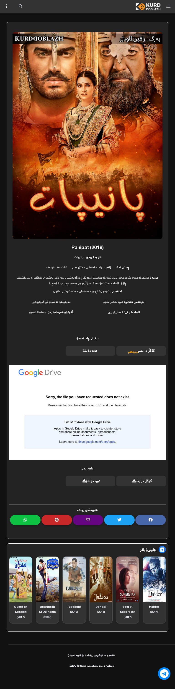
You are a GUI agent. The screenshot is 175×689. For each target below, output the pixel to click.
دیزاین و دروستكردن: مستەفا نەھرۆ (91, 666)
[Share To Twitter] (119, 520)
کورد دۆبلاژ (90, 351)
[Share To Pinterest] (56, 520)
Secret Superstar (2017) (127, 612)
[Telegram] (164, 673)
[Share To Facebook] (150, 520)
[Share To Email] (88, 520)
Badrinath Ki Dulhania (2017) (47, 612)
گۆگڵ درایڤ (144, 481)
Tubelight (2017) (74, 609)
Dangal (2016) (100, 609)
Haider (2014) (154, 609)
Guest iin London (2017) (21, 612)
